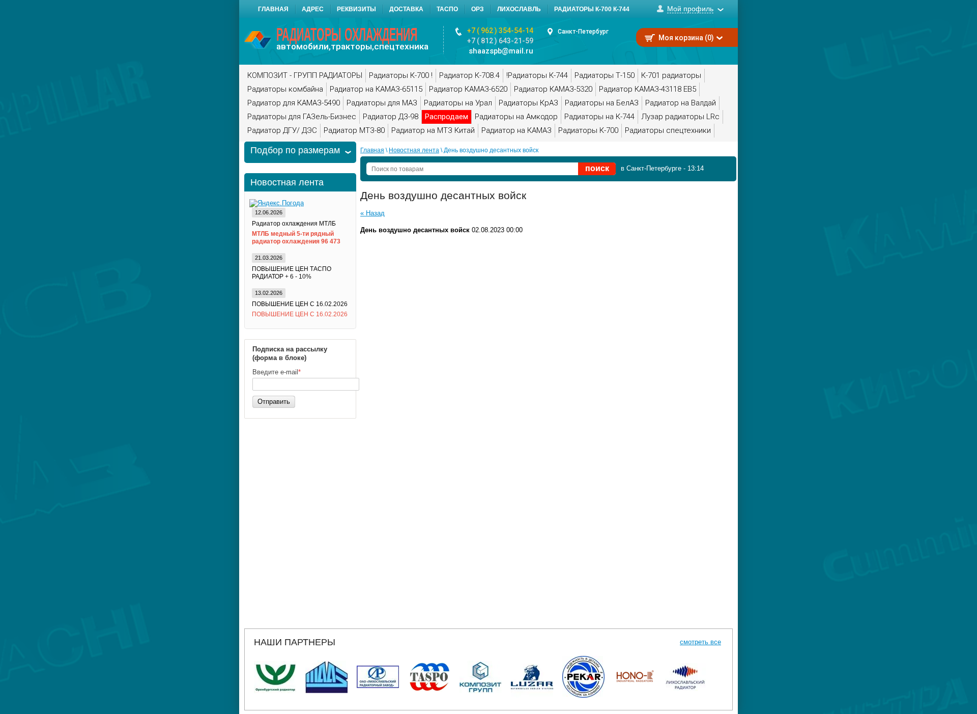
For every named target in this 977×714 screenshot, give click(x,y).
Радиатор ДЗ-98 (390, 116)
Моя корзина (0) (686, 38)
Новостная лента (414, 150)
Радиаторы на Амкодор (516, 116)
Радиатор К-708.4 (469, 75)
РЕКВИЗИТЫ (356, 9)
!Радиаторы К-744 (537, 75)
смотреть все (700, 642)
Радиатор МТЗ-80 (354, 130)
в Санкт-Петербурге (651, 168)
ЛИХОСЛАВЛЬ (519, 9)
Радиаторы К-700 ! (401, 75)
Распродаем (446, 116)
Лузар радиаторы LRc (680, 116)
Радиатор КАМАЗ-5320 (553, 89)
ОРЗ (477, 9)
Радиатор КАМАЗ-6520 (468, 89)
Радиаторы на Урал (458, 102)
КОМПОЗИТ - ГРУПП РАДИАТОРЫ (304, 75)
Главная (372, 150)
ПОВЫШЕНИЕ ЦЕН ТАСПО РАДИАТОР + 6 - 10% (291, 272)
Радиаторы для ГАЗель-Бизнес (301, 116)
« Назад (372, 213)
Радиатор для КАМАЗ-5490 (293, 102)
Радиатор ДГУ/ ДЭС (282, 130)
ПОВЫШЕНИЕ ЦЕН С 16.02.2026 (300, 304)
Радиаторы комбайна (285, 89)
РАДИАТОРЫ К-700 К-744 (591, 9)
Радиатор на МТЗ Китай (433, 130)
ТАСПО (447, 9)
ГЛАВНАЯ (273, 9)
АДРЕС (313, 9)
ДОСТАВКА (406, 9)
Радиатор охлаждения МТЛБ (294, 223)
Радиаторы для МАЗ (382, 102)
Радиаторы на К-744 (599, 116)
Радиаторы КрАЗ (528, 102)
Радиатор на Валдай (680, 102)
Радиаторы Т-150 (604, 75)
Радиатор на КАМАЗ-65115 (376, 89)
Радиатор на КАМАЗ (516, 130)
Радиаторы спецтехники (668, 130)
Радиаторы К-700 (588, 130)
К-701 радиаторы (671, 75)
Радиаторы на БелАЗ (602, 102)
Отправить (273, 401)
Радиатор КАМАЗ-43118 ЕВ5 (647, 89)
